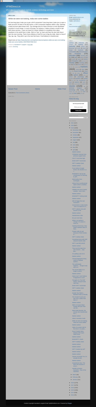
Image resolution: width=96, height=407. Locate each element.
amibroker (81, 42)
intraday (71, 63)
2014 (72, 392)
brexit (84, 48)
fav (70, 57)
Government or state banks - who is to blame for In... (79, 205)
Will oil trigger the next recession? (78, 201)
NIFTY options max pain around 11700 (79, 209)
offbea (78, 73)
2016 (72, 387)
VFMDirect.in (13, 6)
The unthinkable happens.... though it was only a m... (79, 265)
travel (79, 91)
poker (84, 75)
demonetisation (83, 51)
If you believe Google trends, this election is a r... (79, 169)
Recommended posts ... (75, 26)
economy (15, 46)
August (75, 140)
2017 (72, 385)
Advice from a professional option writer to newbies (79, 184)
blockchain (71, 48)
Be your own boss (77, 218)
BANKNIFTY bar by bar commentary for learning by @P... (79, 175)
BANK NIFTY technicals (79, 161)
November (76, 132)
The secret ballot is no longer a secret (78, 270)
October (75, 135)
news (86, 71)
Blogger (69, 403)
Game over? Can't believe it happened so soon (79, 276)
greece (82, 57)
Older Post (62, 89)
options (75, 75)
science (77, 82)
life (71, 67)
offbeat (85, 73)
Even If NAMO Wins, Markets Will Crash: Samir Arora (78, 333)
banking (80, 44)
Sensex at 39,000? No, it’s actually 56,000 (79, 357)
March (74, 374)
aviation (71, 44)
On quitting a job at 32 (78, 253)
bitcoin (83, 46)
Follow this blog (74, 98)
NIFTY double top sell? (78, 349)
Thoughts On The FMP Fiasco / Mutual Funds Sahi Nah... (79, 281)
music (70, 71)
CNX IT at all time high (78, 158)
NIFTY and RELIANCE (78, 243)
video (75, 93)
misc (83, 69)
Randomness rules (77, 215)
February (75, 377)
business (80, 50)
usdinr (70, 93)
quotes (86, 78)
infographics (75, 61)
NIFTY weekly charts (78, 163)
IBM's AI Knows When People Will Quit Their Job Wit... (79, 306)
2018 (72, 382)
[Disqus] (37, 66)
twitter (84, 91)
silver (70, 84)
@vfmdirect (77, 21)
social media (77, 84)
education (72, 55)
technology (72, 90)
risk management (81, 80)
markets (84, 67)
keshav (79, 64)
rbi (72, 80)
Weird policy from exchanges (77, 180)
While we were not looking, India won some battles (79, 321)
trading (82, 90)
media (77, 69)
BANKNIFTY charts (77, 339)
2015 (72, 390)
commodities (72, 51)
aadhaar (71, 42)
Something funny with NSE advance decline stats (79, 240)
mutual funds (77, 71)
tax (84, 86)
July (74, 142)
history (79, 59)
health (73, 59)
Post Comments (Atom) (22, 92)
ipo (70, 64)
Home (37, 89)
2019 (72, 128)
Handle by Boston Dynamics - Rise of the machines (79, 370)
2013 (72, 395)
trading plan (72, 91)
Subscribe (78, 110)
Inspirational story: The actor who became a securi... (78, 364)
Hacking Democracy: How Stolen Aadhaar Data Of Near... (79, 227)
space (83, 84)
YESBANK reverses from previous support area (79, 155)
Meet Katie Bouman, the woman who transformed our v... (79, 312)
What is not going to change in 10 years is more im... (78, 222)
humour (85, 59)
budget (71, 50)
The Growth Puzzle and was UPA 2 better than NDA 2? (79, 298)
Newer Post (12, 89)
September (76, 137)
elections (83, 55)
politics (71, 76)
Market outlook (76, 152)
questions (78, 78)
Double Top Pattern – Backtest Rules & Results (79, 293)
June (74, 145)
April (74, 149)
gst (87, 57)
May (74, 147)
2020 (72, 125)
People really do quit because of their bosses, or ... (79, 233)
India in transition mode (78, 318)
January (75, 379)
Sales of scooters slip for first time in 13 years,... (79, 328)
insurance (84, 61)
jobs (74, 64)
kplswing (86, 64)
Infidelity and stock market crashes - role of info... (79, 190)
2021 (72, 123)
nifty (73, 73)
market (76, 67)
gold (76, 57)
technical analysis (75, 88)
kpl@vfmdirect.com (78, 17)
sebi (84, 82)
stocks (72, 86)
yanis (81, 93)
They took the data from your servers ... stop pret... (79, 250)
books (78, 48)
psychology (81, 76)
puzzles (71, 78)
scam (70, 82)
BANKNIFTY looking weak (79, 196)
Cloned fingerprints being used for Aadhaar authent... (79, 260)
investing (81, 63)
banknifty (72, 46)
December (76, 130)
